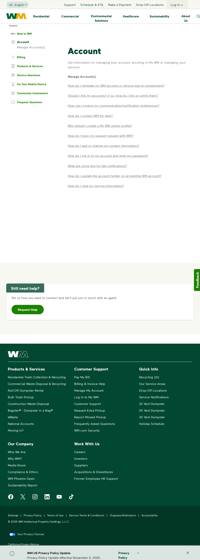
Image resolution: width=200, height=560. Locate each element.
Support (70, 4)
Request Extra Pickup (89, 410)
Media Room (17, 465)
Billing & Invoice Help (89, 384)
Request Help (28, 310)
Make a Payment (119, 4)
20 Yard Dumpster (152, 410)
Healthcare (131, 16)
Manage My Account (89, 390)
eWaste (13, 417)
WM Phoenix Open (21, 478)
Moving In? (16, 430)
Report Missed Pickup (90, 417)
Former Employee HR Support (96, 478)
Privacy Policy (32, 515)
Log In (175, 4)
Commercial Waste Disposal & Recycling (37, 384)
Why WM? (15, 458)
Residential (41, 16)
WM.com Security (87, 430)
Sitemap (13, 515)
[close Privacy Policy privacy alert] (188, 553)
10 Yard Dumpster (152, 404)
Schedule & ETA (91, 4)
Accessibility (149, 515)
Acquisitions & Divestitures (93, 472)
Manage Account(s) (31, 47)
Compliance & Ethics (23, 472)
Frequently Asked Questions (94, 423)
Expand (13, 25)
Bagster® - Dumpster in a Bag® (30, 410)
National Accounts (21, 423)
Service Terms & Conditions (86, 515)
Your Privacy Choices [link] (30, 534)
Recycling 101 (149, 377)
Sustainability (159, 16)
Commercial (70, 16)
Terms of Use (55, 515)
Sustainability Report (22, 485)
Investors (80, 458)
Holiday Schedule (151, 423)
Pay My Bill (82, 377)
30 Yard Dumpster (152, 417)
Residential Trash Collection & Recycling (37, 377)
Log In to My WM (86, 397)
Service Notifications (154, 397)
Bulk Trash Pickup (21, 397)
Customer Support (87, 404)
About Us (185, 18)
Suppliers (81, 465)
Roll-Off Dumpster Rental (26, 390)
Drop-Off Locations (150, 4)
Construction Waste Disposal (28, 404)
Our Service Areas (152, 384)
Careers (79, 452)
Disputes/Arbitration (123, 515)
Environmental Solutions (101, 18)
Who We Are (17, 452)
